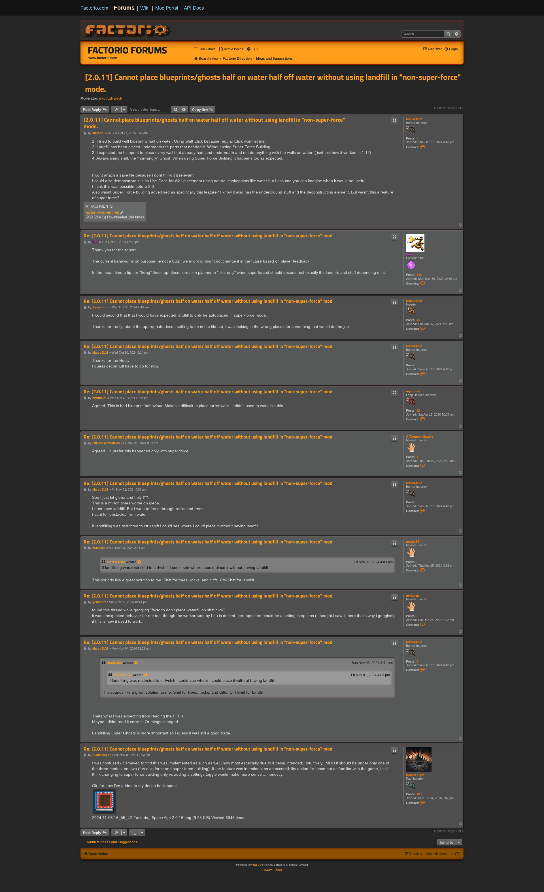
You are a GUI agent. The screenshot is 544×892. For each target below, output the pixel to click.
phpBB (257, 864)
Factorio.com (94, 7)
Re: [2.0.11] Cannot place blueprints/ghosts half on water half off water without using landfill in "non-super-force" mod (208, 236)
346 (419, 274)
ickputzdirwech (110, 98)
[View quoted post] (139, 562)
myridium (413, 391)
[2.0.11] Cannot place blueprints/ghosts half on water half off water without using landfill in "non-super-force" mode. (273, 83)
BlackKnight (415, 775)
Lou (409, 254)
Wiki (145, 7)
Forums (124, 8)
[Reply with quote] (394, 120)
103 (419, 794)
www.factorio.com (102, 58)
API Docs (194, 7)
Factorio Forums (127, 50)
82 (418, 410)
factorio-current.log (102, 212)
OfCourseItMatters (420, 436)
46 (418, 320)
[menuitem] (231, 49)
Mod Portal (166, 7)
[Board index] (128, 30)
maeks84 (412, 541)
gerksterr (412, 595)
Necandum (414, 300)
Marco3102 (414, 119)
